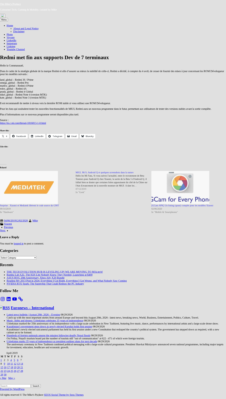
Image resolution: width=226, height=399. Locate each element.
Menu (4, 20)
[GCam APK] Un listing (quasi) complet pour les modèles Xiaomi (182, 205)
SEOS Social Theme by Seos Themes (64, 394)
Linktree (11, 46)
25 (11, 371)
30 (5, 374)
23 (5, 371)
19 (15, 367)
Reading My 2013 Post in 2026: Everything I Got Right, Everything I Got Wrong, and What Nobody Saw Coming (67, 280)
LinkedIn (11, 40)
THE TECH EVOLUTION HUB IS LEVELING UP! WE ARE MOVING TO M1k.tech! (55, 271)
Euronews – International (32, 308)
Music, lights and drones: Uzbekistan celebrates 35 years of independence (45, 320)
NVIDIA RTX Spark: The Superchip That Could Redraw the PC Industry (45, 283)
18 (11, 367)
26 (15, 371)
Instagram (12, 43)
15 (1, 367)
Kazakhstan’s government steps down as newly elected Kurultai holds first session (49, 326)
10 (8, 363)
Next (3, 230)
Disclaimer (18, 31)
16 (5, 367)
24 (8, 371)
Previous (8, 227)
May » (11, 378)
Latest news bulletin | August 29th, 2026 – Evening (33, 314)
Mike (35, 220)
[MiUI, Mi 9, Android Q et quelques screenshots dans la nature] (113, 182)
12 (15, 363)
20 (18, 367)
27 (18, 371)
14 (21, 363)
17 (8, 367)
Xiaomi (8, 223)
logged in (18, 243)
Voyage (11, 37)
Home (10, 25)
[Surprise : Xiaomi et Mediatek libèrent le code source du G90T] (36, 187)
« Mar (3, 378)
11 (11, 363)
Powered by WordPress (12, 389)
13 (18, 363)
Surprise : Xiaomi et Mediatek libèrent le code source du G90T (29, 205)
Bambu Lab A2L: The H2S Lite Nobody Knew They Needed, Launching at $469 (49, 274)
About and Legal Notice (26, 28)
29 (1, 374)
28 (21, 371)
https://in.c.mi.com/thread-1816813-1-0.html (23, 123)
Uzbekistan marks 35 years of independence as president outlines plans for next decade (52, 341)
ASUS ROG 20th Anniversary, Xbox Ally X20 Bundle (36, 277)
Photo (10, 34)
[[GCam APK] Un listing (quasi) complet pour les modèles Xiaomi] (187, 187)
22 (1, 371)
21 (21, 367)
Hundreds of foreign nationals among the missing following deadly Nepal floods (48, 335)
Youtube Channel (16, 49)
